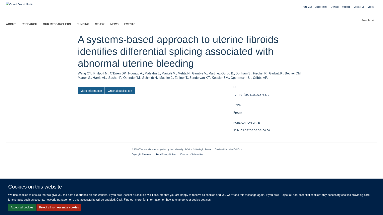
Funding (83, 24)
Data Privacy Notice (166, 154)
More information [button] (91, 91)
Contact (335, 6)
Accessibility (321, 6)
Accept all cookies (22, 207)
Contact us (359, 6)
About (11, 24)
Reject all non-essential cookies (59, 207)
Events (129, 24)
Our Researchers (57, 24)
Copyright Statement (141, 154)
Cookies (346, 6)
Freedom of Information (191, 154)
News (114, 24)
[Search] (373, 20)
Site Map (307, 6)
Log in (371, 6)
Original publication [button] (120, 91)
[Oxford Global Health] (19, 3)
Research (29, 24)
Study (100, 24)
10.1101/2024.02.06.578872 (251, 95)
